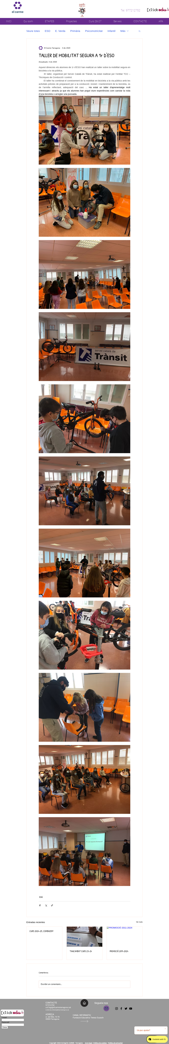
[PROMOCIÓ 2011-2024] (125, 937)
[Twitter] (126, 1008)
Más (122, 30)
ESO (47, 30)
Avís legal (88, 1043)
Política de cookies (100, 1043)
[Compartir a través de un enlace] (52, 905)
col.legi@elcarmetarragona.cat (58, 1007)
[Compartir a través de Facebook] (40, 905)
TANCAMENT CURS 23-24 (81, 951)
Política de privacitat (115, 1043)
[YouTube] (130, 1008)
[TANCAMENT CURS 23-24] (84, 937)
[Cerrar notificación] (165, 1029)
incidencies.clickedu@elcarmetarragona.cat (57, 1010)
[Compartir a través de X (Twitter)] (46, 905)
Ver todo (139, 922)
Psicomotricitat (94, 30)
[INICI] (84, 1003)
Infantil (111, 30)
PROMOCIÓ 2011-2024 (119, 951)
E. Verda (60, 30)
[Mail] (106, 1008)
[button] (139, 31)
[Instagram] (116, 1008)
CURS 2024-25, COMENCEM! (41, 931)
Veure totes (33, 30)
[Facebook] (121, 1008)
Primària (75, 30)
